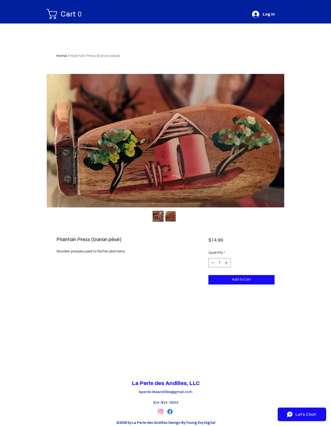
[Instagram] (160, 411)
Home (61, 56)
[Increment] (226, 262)
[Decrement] (212, 262)
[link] (51, 14)
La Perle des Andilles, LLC (166, 383)
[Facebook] (169, 411)
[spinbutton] (219, 262)
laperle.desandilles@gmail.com (165, 392)
